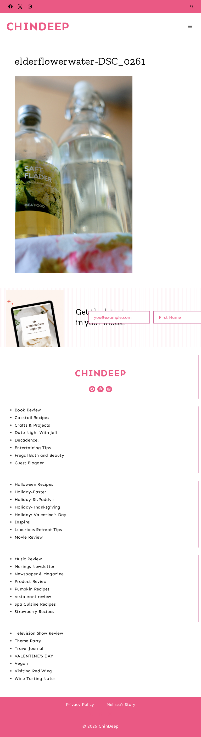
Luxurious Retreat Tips (38, 529)
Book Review (28, 409)
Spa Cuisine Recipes (35, 604)
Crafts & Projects (32, 425)
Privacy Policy (80, 704)
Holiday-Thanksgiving (37, 507)
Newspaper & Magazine (39, 573)
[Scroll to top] (189, 717)
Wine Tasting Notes (35, 678)
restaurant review (33, 596)
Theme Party (28, 640)
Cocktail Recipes (32, 417)
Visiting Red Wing (33, 670)
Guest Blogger (29, 462)
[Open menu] (190, 26)
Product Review (31, 581)
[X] (20, 6)
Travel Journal (29, 648)
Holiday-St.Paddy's (35, 499)
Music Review (28, 558)
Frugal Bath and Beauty (39, 455)
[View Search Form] (191, 6)
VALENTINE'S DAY (34, 656)
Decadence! (27, 440)
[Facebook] (10, 6)
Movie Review (29, 537)
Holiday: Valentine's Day (40, 514)
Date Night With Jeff (36, 432)
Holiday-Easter (30, 491)
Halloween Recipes (34, 484)
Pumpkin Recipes (32, 589)
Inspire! (23, 522)
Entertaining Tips (33, 447)
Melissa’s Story (121, 704)
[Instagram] (30, 6)
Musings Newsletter (35, 566)
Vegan (21, 663)
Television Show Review (39, 633)
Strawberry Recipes (34, 611)
